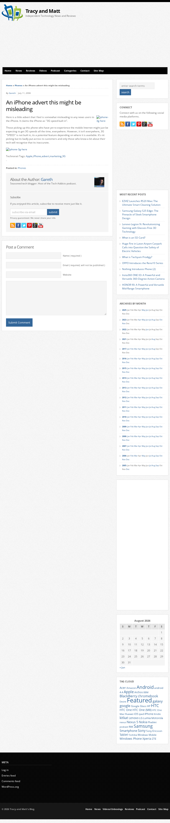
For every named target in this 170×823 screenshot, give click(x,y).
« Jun (122, 667)
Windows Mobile (147, 734)
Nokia (143, 722)
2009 (124, 426)
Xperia (146, 739)
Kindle (157, 714)
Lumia (147, 718)
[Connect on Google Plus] (35, 225)
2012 (124, 397)
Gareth (12, 93)
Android (145, 687)
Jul (150, 319)
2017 (124, 349)
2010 (124, 417)
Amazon (131, 687)
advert (45, 156)
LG (140, 718)
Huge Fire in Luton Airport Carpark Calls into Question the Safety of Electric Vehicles (142, 247)
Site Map (99, 70)
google (125, 705)
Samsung (143, 726)
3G (64, 156)
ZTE (154, 739)
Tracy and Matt (43, 10)
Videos (43, 70)
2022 (124, 329)
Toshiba (133, 734)
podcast (124, 726)
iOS (136, 714)
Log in (5, 770)
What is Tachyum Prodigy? (137, 257)
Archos (138, 692)
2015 (124, 368)
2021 (124, 339)
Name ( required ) (72, 255)
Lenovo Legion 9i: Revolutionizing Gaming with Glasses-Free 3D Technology (141, 227)
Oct (160, 319)
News (19, 70)
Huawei (129, 714)
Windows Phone (131, 739)
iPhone (37, 156)
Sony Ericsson (154, 730)
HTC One (126, 710)
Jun (147, 310)
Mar (136, 349)
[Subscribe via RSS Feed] (12, 225)
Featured (139, 700)
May (144, 310)
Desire (123, 701)
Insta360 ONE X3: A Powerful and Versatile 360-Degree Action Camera (143, 277)
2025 (124, 310)
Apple (29, 156)
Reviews (30, 70)
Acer (123, 688)
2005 (124, 465)
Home (8, 70)
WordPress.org (10, 786)
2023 (124, 319)
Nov (124, 323)
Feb (132, 349)
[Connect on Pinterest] (29, 225)
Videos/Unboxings (113, 809)
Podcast (55, 70)
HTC (155, 705)
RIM (131, 726)
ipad (141, 713)
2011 (124, 407)
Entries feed (9, 775)
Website (67, 274)
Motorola (157, 718)
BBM (145, 692)
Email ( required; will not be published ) (84, 265)
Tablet (124, 735)
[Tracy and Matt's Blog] (12, 20)
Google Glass (138, 706)
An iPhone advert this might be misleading (43, 106)
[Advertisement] (128, 35)
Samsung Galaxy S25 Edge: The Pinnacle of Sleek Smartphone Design (140, 214)
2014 (124, 378)
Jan (128, 349)
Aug (153, 319)
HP (148, 706)
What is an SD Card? (133, 237)
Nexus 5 (132, 722)
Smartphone (128, 731)
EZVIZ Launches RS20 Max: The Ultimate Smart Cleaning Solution (141, 203)
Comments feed (11, 781)
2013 (124, 387)
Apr (139, 319)
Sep (157, 358)
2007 (124, 446)
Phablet (152, 722)
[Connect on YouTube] (40, 225)
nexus (123, 722)
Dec (127, 362)
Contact (85, 70)
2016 (124, 358)
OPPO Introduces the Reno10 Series (142, 263)
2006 (124, 455)
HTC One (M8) (142, 710)
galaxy (158, 701)
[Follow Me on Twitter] (23, 225)
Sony (142, 730)
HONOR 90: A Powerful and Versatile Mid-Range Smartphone (143, 286)
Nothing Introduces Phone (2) (139, 269)
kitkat (124, 717)
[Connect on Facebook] (18, 225)
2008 (124, 436)
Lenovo (133, 718)
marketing (56, 156)
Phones (18, 85)
